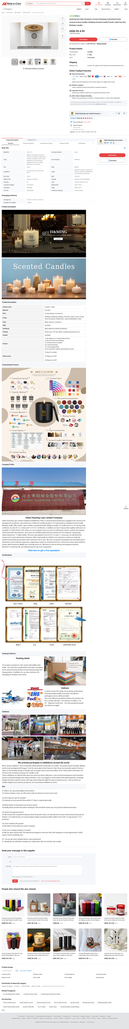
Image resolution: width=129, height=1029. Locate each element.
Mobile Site (102, 1016)
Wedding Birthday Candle (104, 1002)
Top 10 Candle (41, 1007)
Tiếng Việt (104, 1018)
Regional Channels (85, 1016)
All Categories (8, 9)
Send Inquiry (83, 39)
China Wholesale (57, 1016)
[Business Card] (124, 148)
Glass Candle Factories (60, 1002)
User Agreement (74, 1022)
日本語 (83, 1018)
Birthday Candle (37, 974)
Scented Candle (26, 12)
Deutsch (61, 1018)
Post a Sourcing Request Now (50, 881)
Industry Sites (76, 1016)
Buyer (87, 9)
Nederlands (68, 1018)
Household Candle (101, 974)
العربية (73, 1018)
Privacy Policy (90, 1022)
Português (35, 1018)
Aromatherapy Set (69, 974)
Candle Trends (53, 1007)
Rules (126, 9)
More (3, 1010)
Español (29, 1018)
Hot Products (21, 1016)
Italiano (56, 1018)
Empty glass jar (100, 977)
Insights (109, 1016)
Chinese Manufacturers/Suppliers (44, 1016)
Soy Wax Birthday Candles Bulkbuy (69, 1007)
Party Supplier (68, 977)
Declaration (82, 1022)
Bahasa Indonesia (113, 1018)
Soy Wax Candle (74, 1002)
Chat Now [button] (114, 39)
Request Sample (101, 43)
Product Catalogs (26, 970)
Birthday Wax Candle (88, 1002)
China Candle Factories (9, 1002)
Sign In (72, 132)
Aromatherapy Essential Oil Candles (50, 994)
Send (15, 881)
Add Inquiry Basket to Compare (34, 68)
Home (3, 12)
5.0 (105, 143)
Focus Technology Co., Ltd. (53, 1022)
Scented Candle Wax (28, 1007)
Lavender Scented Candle (38, 12)
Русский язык (49, 1018)
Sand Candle (36, 977)
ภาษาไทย (93, 1018)
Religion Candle (6, 977)
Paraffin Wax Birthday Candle (11, 1007)
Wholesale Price (67, 1016)
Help (96, 9)
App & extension (105, 9)
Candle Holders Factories (26, 1002)
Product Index (95, 1016)
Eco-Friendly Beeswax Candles (11, 994)
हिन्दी (88, 1018)
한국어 (78, 1018)
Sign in (125, 4)
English (23, 1018)
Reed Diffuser (17, 12)
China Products (30, 1016)
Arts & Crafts (10, 12)
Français (42, 1018)
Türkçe (98, 1018)
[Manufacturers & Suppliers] (11, 3)
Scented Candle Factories (43, 1002)
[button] (90, 143)
